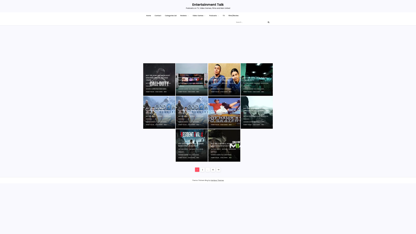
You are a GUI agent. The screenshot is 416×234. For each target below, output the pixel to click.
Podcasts (213, 16)
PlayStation (167, 83)
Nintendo (159, 83)
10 (213, 170)
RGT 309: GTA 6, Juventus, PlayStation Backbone (188, 79)
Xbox (165, 92)
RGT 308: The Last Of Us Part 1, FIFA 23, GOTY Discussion (223, 79)
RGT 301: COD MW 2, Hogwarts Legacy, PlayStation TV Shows (223, 145)
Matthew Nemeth (151, 83)
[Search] (268, 22)
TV (224, 16)
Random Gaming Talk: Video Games (156, 89)
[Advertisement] (208, 47)
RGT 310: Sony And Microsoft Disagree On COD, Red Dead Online (158, 77)
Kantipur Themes (217, 180)
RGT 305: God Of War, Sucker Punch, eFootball (190, 112)
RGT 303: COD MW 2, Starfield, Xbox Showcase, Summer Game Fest (256, 110)
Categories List (171, 16)
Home (148, 16)
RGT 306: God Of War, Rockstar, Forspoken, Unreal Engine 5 (158, 110)
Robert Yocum (150, 92)
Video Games (198, 16)
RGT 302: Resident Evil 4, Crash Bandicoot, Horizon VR (191, 145)
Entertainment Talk (208, 4)
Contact (158, 16)
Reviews (183, 16)
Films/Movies (233, 16)
